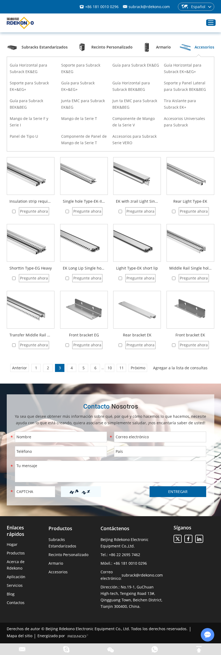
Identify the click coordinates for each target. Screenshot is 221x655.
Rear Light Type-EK (190, 201)
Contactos (16, 602)
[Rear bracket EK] (137, 310)
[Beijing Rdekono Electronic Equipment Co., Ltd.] (20, 23)
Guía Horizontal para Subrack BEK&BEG (131, 86)
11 (121, 367)
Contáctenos (115, 528)
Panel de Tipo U (24, 136)
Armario (56, 563)
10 (110, 367)
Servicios (15, 585)
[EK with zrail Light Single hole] (137, 176)
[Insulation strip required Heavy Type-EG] (30, 176)
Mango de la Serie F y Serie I (29, 121)
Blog (11, 594)
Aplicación (16, 576)
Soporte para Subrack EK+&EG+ (29, 86)
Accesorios (58, 571)
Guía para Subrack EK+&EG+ (78, 86)
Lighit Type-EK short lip (137, 268)
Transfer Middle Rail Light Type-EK (30, 334)
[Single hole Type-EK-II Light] (84, 176)
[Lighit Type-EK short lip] (137, 243)
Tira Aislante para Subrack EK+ (180, 104)
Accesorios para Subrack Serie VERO (134, 139)
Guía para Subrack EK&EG (135, 65)
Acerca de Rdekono (16, 565)
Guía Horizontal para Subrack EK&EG (28, 68)
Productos (16, 553)
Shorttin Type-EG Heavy (30, 268)
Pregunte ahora (34, 211)
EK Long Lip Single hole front (84, 268)
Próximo (138, 367)
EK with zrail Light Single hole (137, 201)
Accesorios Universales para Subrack (184, 121)
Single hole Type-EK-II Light (84, 201)
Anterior (19, 367)
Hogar (12, 544)
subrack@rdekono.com (149, 6)
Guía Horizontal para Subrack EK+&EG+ (182, 68)
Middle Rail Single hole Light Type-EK (190, 268)
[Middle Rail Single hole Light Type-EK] (190, 243)
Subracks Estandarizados (62, 543)
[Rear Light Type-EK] (190, 176)
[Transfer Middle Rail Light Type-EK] (30, 310)
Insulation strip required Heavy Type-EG (30, 201)
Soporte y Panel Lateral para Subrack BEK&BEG (185, 86)
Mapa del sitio (19, 635)
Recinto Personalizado (68, 554)
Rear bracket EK (137, 334)
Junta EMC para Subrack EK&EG (83, 104)
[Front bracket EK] (190, 310)
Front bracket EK (190, 334)
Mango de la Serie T (79, 118)
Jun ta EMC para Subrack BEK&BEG (134, 104)
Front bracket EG (84, 334)
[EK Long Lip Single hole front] (84, 243)
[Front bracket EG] (84, 310)
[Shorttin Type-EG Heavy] (30, 243)
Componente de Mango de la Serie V (133, 121)
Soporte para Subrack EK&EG (80, 68)
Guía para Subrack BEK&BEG (26, 104)
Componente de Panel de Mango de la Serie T (84, 139)
